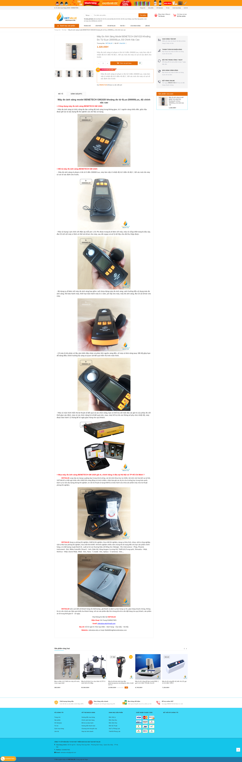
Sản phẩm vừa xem (165, 94)
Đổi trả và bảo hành (87, 723)
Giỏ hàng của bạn (182, 14)
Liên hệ (186, 8)
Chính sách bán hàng (88, 720)
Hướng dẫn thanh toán (88, 725)
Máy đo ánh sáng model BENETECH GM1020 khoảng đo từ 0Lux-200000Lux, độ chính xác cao (176, 101)
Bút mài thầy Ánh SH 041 (100, 19)
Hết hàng (112, 690)
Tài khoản (161, 16)
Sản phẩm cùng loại (62, 648)
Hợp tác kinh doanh (87, 731)
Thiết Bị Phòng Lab (114, 731)
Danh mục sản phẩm (67, 26)
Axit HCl (100, 21)
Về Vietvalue (159, 8)
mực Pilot (134, 19)
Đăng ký (168, 14)
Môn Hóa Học (113, 720)
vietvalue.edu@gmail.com (68, 752)
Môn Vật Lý (112, 717)
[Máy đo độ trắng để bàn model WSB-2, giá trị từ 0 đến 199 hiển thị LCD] (94, 667)
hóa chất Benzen (93, 21)
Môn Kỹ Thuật (113, 725)
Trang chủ (142, 8)
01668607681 (66, 749)
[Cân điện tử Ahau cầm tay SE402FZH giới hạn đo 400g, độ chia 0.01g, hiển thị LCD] (148, 667)
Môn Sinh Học (113, 723)
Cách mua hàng (177, 8)
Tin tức (167, 8)
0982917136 (103, 85)
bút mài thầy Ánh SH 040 (113, 19)
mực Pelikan (128, 19)
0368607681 (74, 8)
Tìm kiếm (143, 15)
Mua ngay (58, 690)
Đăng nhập (161, 14)
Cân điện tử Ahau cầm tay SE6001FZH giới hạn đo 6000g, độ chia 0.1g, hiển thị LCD (174, 683)
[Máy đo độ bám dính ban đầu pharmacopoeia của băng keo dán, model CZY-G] (67, 667)
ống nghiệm (140, 19)
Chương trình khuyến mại (89, 728)
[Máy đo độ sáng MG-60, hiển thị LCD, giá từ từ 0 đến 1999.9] (121, 667)
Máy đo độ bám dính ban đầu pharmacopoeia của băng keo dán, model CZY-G (67, 683)
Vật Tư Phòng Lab (114, 728)
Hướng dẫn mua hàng (88, 717)
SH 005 (122, 19)
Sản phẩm (150, 8)
